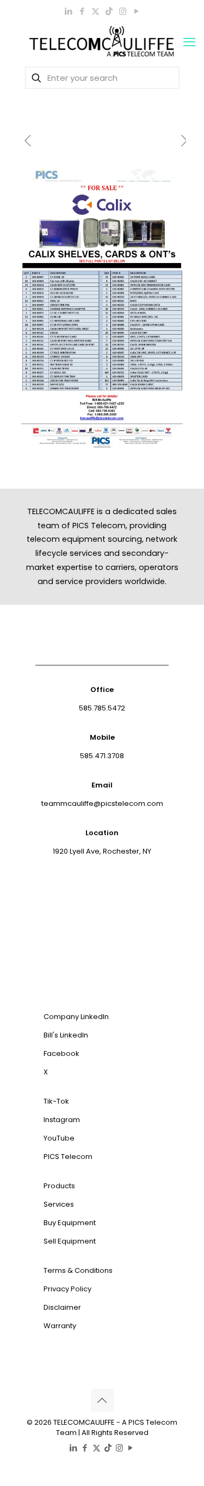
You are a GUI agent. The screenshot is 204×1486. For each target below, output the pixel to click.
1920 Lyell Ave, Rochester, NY (102, 851)
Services (59, 1204)
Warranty (60, 1326)
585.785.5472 (102, 708)
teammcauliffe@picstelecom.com (102, 803)
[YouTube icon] (136, 11)
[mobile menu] (189, 42)
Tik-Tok (56, 1101)
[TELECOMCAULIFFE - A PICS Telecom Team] (102, 42)
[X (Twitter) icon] (95, 11)
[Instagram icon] (123, 11)
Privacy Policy (67, 1289)
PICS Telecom (68, 1156)
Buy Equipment (70, 1223)
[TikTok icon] (109, 11)
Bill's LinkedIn (66, 1035)
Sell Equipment (70, 1241)
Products (59, 1186)
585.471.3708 (102, 756)
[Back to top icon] (102, 1400)
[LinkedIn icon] (68, 11)
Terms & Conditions (78, 1270)
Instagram (62, 1119)
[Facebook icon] (82, 11)
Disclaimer (62, 1307)
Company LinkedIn (76, 1016)
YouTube (59, 1138)
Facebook (61, 1053)
